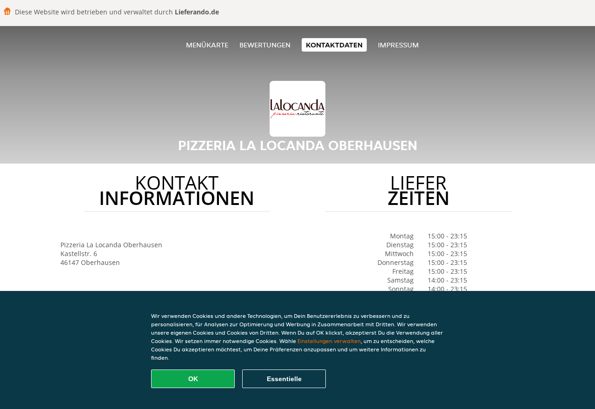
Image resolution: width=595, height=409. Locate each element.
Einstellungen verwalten (329, 340)
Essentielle (284, 379)
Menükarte (207, 45)
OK (193, 379)
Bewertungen (265, 45)
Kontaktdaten (334, 45)
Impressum (398, 45)
